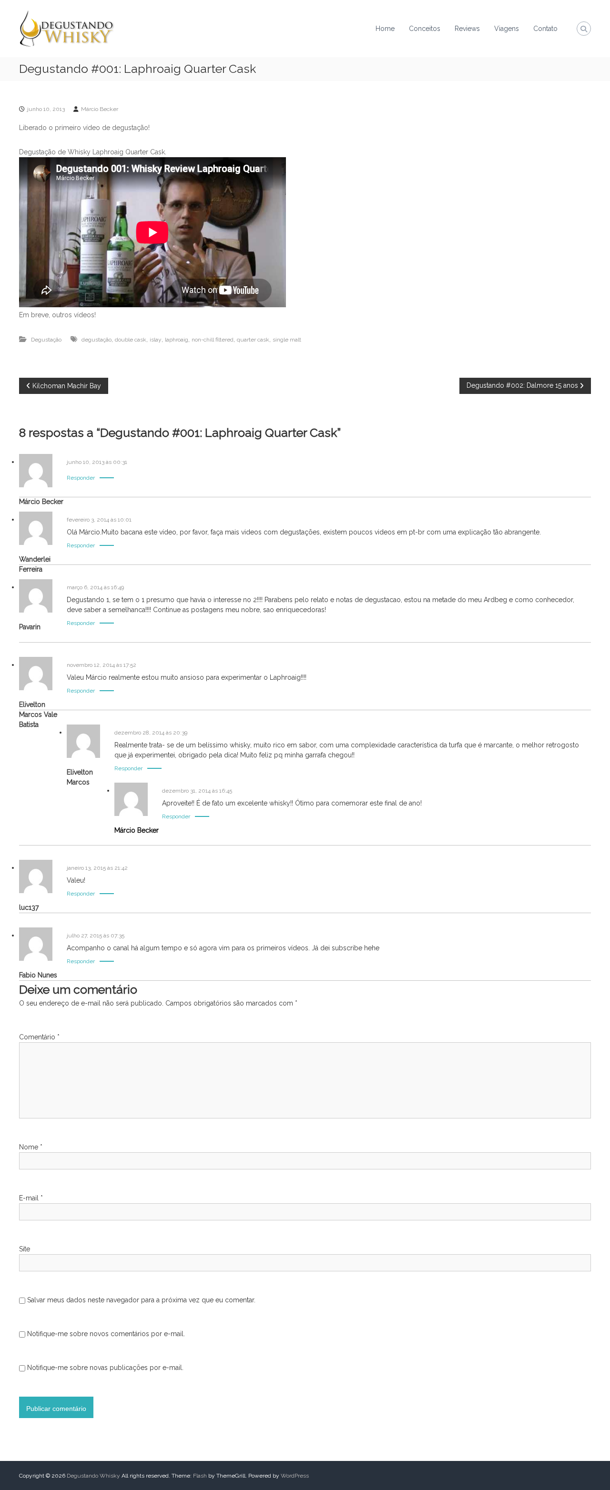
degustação (96, 339)
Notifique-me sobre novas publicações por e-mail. (105, 1367)
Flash (200, 1475)
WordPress (295, 1475)
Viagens (506, 28)
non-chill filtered (213, 339)
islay (156, 339)
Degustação (46, 339)
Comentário (39, 1037)
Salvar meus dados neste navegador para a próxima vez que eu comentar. (141, 1300)
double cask (130, 339)
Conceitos (424, 28)
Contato (545, 28)
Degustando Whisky (93, 1475)
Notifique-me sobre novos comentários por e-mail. (106, 1334)
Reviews (467, 28)
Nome (30, 1147)
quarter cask (253, 339)
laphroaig (176, 339)
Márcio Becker (99, 109)
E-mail (31, 1198)
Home (385, 28)
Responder (81, 477)
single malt (287, 339)
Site (24, 1249)
